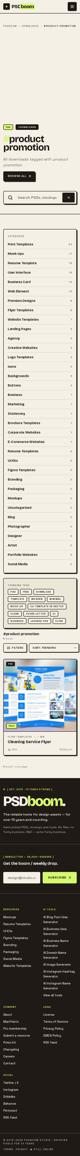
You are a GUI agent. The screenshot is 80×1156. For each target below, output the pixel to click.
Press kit (9, 1042)
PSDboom (10, 26)
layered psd (39, 621)
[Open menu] (72, 6)
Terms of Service (55, 1021)
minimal (55, 599)
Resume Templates (17, 924)
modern (37, 599)
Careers (9, 1056)
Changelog (11, 1049)
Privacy (22, 1149)
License (48, 1015)
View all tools (52, 995)
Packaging (10, 952)
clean (14, 613)
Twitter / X (11, 1083)
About (7, 1015)
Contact (9, 1063)
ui (54, 613)
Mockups (9, 917)
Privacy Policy (53, 1028)
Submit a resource (16, 1035)
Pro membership (14, 1028)
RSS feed (50, 1042)
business (17, 621)
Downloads (30, 26)
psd (13, 591)
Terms (8, 1149)
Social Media (12, 959)
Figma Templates (15, 938)
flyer (59, 621)
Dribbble (9, 1097)
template (17, 599)
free (26, 591)
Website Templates (17, 966)
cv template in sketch (47, 606)
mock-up (16, 606)
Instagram (10, 1090)
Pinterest (10, 1110)
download (43, 591)
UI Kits (8, 931)
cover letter (36, 613)
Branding (10, 945)
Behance (9, 1103)
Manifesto (10, 1021)
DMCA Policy (52, 1035)
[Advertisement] (40, 76)
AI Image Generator (57, 964)
